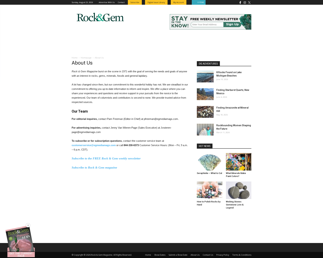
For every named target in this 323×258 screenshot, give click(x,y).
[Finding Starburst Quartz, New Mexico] (205, 94)
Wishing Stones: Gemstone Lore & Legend (235, 204)
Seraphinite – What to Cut (209, 173)
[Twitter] (249, 2)
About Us (195, 254)
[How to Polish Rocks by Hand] (209, 190)
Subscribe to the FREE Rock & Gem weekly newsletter (106, 158)
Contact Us (208, 254)
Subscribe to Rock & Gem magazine (94, 167)
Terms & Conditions (241, 254)
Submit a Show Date (178, 254)
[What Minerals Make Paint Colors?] (239, 162)
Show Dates (159, 254)
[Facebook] (240, 2)
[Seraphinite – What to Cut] (209, 162)
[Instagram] (245, 2)
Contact (121, 2)
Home (75, 57)
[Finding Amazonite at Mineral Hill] (205, 112)
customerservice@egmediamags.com (94, 145)
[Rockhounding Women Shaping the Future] (205, 129)
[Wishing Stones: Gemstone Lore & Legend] (239, 190)
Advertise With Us (107, 2)
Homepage (86, 57)
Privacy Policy (222, 254)
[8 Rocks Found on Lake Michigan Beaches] (205, 76)
